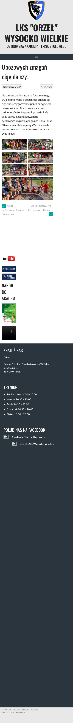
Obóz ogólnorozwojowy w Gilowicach (13, 210)
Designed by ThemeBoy (13, 712)
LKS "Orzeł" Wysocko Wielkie (36, 32)
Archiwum (46, 86)
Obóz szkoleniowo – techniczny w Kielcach (40, 210)
